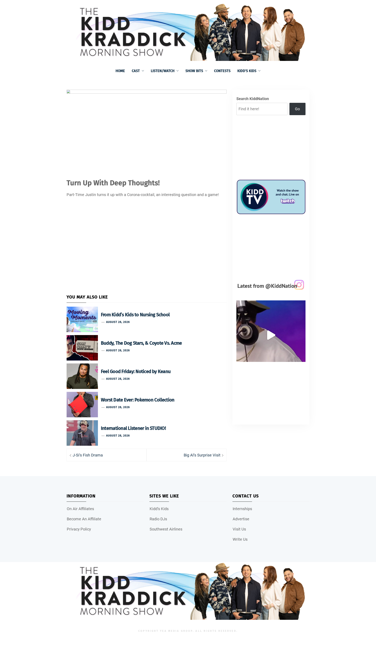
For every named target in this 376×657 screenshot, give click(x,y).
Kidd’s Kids (246, 71)
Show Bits (194, 71)
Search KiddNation (252, 98)
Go (297, 109)
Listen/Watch (162, 71)
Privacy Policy (79, 529)
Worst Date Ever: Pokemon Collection (137, 400)
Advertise (241, 519)
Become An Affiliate (84, 519)
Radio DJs (158, 519)
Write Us (240, 539)
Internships (242, 508)
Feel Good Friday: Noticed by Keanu (136, 371)
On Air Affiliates (80, 508)
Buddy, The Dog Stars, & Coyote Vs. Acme (141, 343)
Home (120, 71)
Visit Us (239, 529)
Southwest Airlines (166, 529)
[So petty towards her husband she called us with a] (271, 335)
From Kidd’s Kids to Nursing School (135, 314)
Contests (222, 71)
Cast (136, 71)
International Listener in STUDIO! (133, 428)
